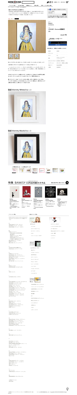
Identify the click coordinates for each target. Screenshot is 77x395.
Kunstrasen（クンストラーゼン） (15, 305)
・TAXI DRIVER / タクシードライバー (37, 284)
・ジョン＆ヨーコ (33, 273)
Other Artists (11, 381)
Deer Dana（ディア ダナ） (13, 257)
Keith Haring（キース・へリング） (15, 303)
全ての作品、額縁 (21, 5)
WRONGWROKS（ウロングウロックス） (16, 376)
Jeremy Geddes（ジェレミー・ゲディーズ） (17, 287)
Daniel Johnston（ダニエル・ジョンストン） (17, 256)
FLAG (58, 200)
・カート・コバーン (34, 257)
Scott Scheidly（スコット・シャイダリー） (16, 361)
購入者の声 (12, 234)
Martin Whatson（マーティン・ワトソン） (16, 321)
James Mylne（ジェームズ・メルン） (15, 282)
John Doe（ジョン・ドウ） (14, 291)
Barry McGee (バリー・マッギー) (15, 240)
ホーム (9, 7)
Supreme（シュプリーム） (13, 365)
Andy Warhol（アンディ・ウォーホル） (16, 225)
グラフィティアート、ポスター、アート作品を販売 (14, 2)
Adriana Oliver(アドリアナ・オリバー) (15, 224)
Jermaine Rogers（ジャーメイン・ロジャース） (17, 288)
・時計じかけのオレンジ (34, 300)
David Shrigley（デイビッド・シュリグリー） (17, 258)
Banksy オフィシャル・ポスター (16, 235)
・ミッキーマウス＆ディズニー (55, 226)
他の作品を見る (51, 24)
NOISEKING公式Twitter (47, 2)
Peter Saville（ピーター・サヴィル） (15, 347)
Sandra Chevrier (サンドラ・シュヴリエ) (16, 360)
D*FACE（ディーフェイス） (14, 253)
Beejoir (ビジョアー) (12, 241)
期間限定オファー (29, 5)
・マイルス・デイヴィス (34, 268)
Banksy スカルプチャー (14, 236)
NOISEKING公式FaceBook (50, 2)
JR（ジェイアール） (12, 296)
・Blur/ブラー (32, 250)
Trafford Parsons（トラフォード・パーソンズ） (17, 371)
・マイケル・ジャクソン (34, 252)
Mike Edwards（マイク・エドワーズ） (16, 322)
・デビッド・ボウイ (34, 261)
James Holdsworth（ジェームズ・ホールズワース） (18, 281)
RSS (52, 2)
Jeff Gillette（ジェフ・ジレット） (15, 286)
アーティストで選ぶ (12, 5)
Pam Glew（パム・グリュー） (14, 342)
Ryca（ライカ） (12, 355)
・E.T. (31, 295)
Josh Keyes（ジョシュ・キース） (15, 292)
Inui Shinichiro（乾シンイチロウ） (15, 276)
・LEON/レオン (33, 305)
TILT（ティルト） (12, 370)
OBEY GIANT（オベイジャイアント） (15, 335)
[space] (40, 2)
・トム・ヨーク (33, 266)
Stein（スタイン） (12, 364)
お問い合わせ (63, 2)
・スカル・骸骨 (53, 233)
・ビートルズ (32, 270)
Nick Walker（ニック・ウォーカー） (15, 330)
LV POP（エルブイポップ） (14, 314)
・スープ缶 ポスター (53, 228)
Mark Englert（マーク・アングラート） (16, 320)
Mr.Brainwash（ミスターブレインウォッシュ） (17, 325)
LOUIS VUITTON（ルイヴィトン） (15, 313)
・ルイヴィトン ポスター (54, 224)
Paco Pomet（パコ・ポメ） (14, 341)
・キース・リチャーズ (34, 259)
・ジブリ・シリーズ (34, 309)
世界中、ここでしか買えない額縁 (46, 5)
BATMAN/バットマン (35, 291)
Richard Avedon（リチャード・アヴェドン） (17, 354)
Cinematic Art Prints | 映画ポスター (15, 247)
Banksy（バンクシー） (13, 231)
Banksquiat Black (49, 200)
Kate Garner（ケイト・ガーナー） (15, 301)
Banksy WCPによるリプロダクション (17, 237)
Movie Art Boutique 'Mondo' (14, 324)
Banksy (11, 199)
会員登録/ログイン (57, 2)
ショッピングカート (67, 2)
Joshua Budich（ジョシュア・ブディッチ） (16, 293)
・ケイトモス (32, 226)
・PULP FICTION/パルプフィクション (37, 298)
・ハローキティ (53, 235)
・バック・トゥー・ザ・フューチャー (37, 286)
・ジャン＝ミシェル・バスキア (35, 235)
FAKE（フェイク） (12, 271)
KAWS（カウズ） (12, 302)
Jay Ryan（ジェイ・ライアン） (14, 285)
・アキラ (32, 307)
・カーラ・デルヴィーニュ (35, 228)
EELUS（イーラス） (12, 265)
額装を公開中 (36, 5)
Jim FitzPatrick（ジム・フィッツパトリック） (17, 290)
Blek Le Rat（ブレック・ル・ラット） (15, 242)
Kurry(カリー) (13, 7)
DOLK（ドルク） (12, 259)
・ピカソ (32, 233)
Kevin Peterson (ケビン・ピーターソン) (16, 304)
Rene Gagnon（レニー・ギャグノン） (16, 353)
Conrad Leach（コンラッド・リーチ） (16, 248)
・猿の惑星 (32, 293)
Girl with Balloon (13, 200)
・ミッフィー (52, 237)
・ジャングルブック (34, 302)
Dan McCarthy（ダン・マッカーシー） (16, 254)
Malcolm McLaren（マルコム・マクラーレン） (17, 319)
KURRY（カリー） (12, 307)
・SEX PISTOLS (33, 254)
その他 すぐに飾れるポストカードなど (17, 239)
